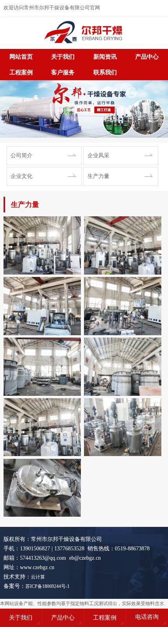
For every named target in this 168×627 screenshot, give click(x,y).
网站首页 (21, 57)
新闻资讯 (105, 57)
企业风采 (98, 155)
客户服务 (63, 72)
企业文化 (21, 176)
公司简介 (21, 155)
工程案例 (21, 72)
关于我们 (63, 57)
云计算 (38, 577)
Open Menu (160, 8)
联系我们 (105, 72)
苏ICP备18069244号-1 (47, 586)
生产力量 (98, 176)
